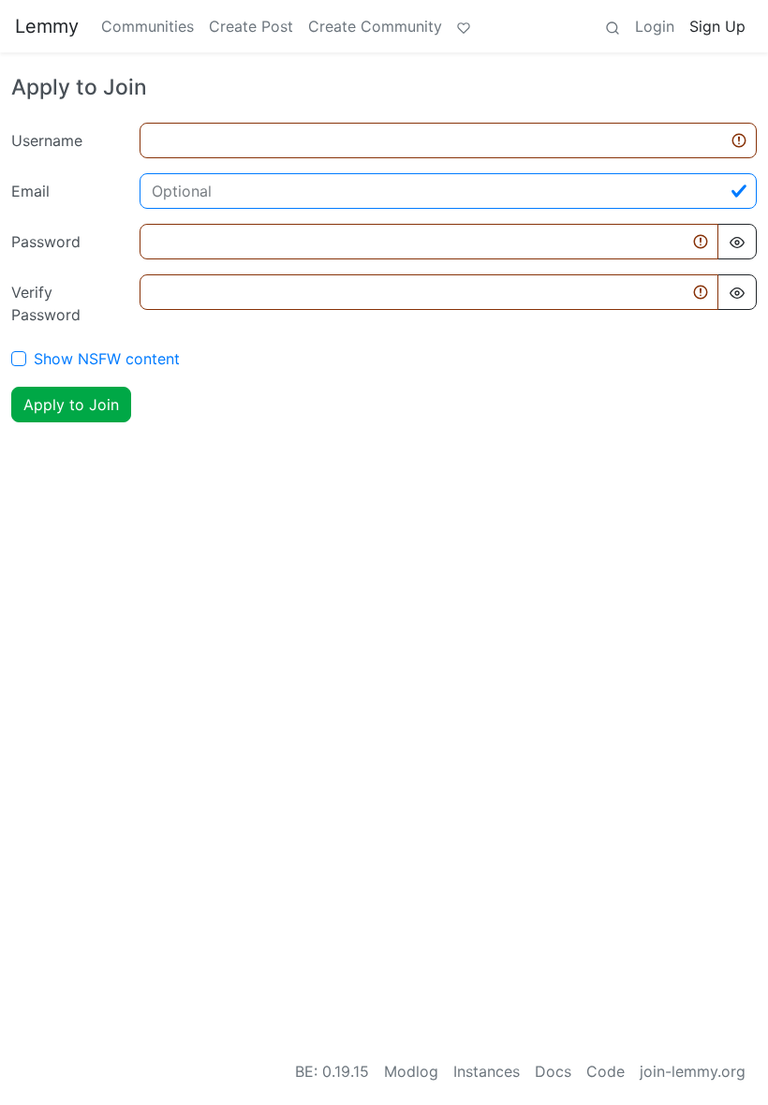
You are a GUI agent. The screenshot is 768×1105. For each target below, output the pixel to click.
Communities (147, 26)
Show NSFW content (107, 358)
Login (654, 26)
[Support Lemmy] (464, 26)
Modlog (411, 1071)
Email (30, 191)
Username (46, 140)
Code (605, 1071)
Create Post (251, 26)
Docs (553, 1071)
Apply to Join (71, 404)
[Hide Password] (737, 241)
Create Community (375, 26)
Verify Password (46, 303)
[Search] (613, 26)
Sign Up (717, 26)
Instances (486, 1071)
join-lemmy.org (693, 1071)
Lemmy (47, 26)
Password (46, 241)
